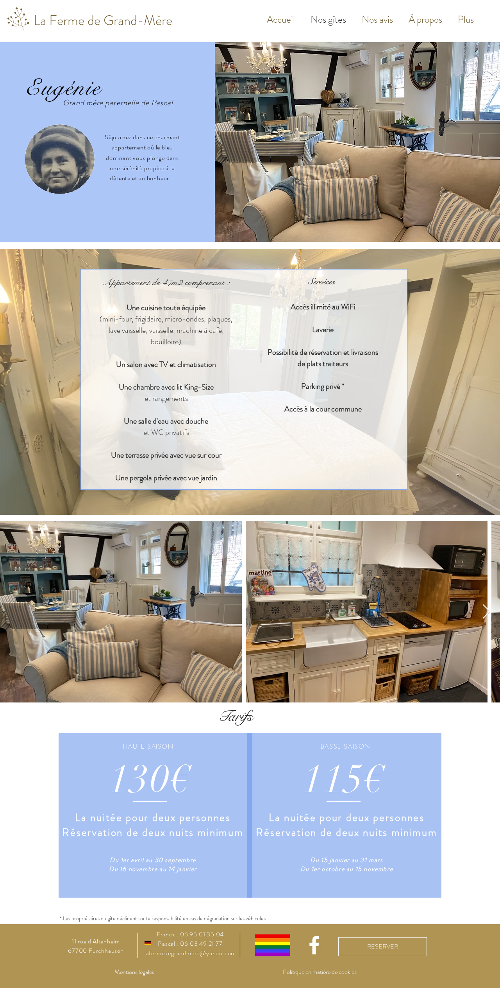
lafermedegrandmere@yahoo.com (190, 952)
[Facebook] (314, 945)
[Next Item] (486, 612)
